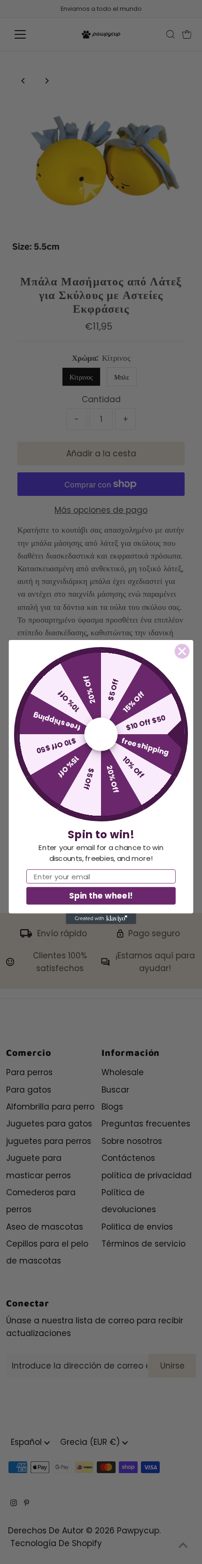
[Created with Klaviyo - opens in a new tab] (101, 919)
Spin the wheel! (101, 895)
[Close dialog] (182, 651)
